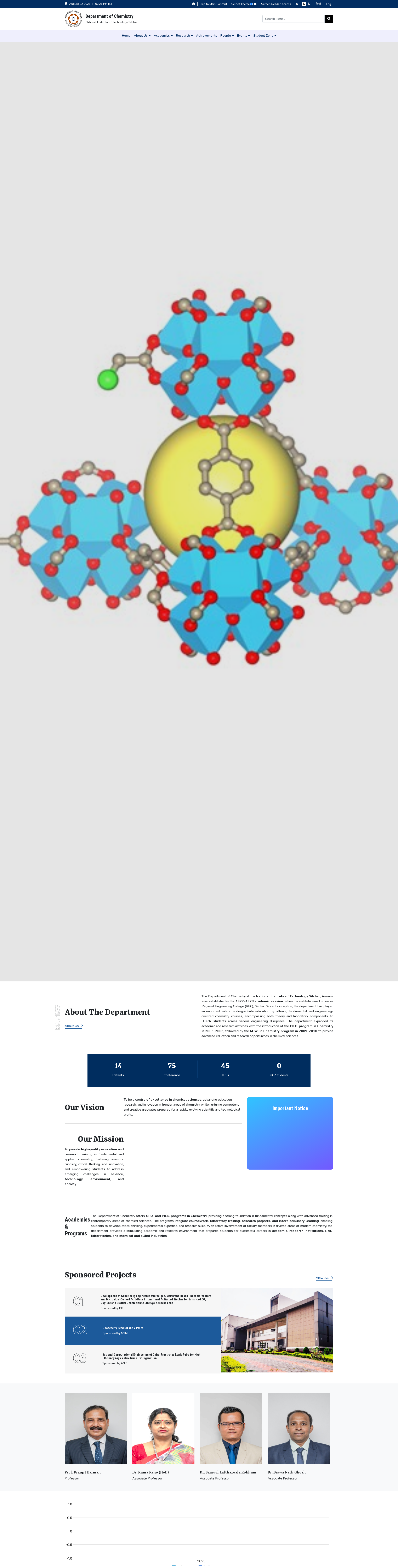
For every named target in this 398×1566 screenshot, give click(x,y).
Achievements (206, 36)
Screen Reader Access (276, 4)
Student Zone (263, 36)
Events (242, 36)
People (225, 36)
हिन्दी (319, 4)
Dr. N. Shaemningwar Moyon (292, 1472)
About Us (141, 36)
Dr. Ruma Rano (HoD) (82, 1472)
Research (183, 36)
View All (322, 1278)
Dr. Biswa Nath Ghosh (219, 1472)
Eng (328, 4)
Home (126, 36)
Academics (162, 36)
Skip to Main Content (213, 4)
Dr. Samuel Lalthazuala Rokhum (160, 1472)
